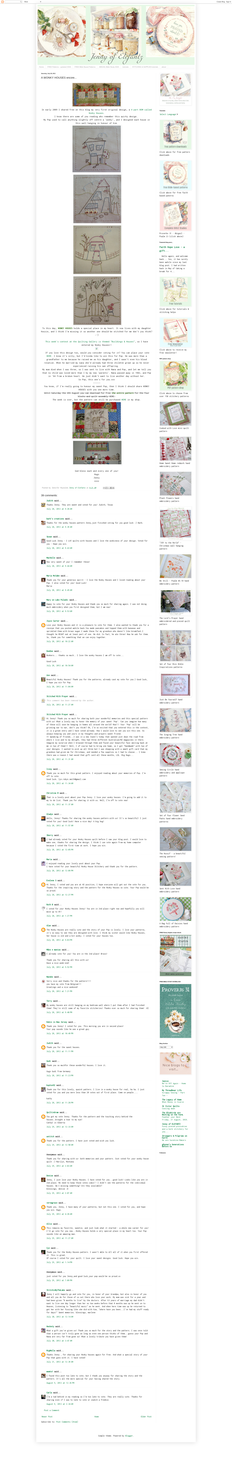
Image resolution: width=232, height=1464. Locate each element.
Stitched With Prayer (57, 696)
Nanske (50, 977)
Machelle (51, 558)
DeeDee (50, 651)
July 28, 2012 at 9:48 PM (59, 1012)
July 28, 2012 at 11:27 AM (60, 705)
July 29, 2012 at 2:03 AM (59, 1166)
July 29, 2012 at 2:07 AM (59, 1193)
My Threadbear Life (172, 1090)
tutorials (126, 67)
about (164, 67)
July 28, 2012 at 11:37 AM (60, 804)
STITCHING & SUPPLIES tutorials (145, 67)
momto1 (50, 1371)
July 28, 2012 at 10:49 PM (60, 1033)
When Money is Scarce (173, 1102)
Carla (49, 1393)
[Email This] (104, 488)
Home (41, 67)
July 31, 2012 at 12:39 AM (60, 1362)
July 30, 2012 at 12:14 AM (60, 1317)
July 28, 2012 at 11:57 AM (60, 825)
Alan (49, 925)
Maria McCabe (53, 576)
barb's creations (55, 519)
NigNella (51, 1350)
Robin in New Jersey (57, 1022)
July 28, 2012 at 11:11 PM (60, 1051)
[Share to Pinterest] (113, 488)
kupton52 (51, 1085)
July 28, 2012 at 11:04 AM (60, 687)
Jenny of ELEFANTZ (171, 1124)
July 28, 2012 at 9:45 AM (59, 590)
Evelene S (51, 880)
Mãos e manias (54, 950)
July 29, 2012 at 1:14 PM (59, 1262)
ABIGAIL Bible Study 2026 (109, 67)
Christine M (52, 793)
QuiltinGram (52, 1112)
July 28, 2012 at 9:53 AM (59, 611)
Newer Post (47, 1417)
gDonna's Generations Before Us (173, 1145)
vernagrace (52, 1203)
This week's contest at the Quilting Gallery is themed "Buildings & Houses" (90, 341)
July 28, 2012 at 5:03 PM (59, 940)
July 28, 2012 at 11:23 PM (60, 1075)
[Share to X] (109, 488)
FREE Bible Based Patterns (85, 67)
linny (49, 769)
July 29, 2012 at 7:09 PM (59, 1280)
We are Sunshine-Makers (174, 1140)
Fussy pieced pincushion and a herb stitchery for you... (175, 1129)
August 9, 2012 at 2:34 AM (60, 1404)
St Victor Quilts (170, 1106)
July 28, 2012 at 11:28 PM (60, 1103)
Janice (165, 1081)
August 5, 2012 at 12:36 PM (60, 1383)
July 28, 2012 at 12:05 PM (60, 850)
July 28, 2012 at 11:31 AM (60, 759)
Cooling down (168, 1108)
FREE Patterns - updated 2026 (59, 67)
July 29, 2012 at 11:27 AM (60, 1238)
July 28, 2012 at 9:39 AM (59, 527)
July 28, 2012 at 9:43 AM (59, 548)
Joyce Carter (53, 621)
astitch (50, 1136)
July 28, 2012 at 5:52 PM (59, 967)
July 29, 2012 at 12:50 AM (60, 1145)
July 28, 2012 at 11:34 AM (60, 783)
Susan (49, 537)
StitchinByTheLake (56, 1290)
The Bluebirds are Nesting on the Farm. (173, 1114)
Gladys (50, 814)
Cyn (48, 1248)
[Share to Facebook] (111, 488)
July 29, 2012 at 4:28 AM (59, 1214)
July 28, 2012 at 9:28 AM (59, 509)
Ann (48, 675)
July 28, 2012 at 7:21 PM (59, 991)
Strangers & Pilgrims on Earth (174, 1137)
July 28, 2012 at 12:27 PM (60, 895)
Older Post (146, 1417)
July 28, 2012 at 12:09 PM (60, 871)
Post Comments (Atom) (67, 1422)
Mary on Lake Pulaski (57, 600)
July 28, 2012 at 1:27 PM (59, 916)
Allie (49, 1224)
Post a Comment (51, 1410)
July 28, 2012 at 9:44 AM (59, 566)
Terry (49, 1001)
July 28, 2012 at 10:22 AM (60, 641)
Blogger (129, 1436)
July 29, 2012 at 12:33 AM (60, 1127)
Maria (49, 859)
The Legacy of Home (172, 1100)
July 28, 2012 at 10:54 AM (60, 665)
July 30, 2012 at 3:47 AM (59, 1341)
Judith (50, 501)
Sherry (50, 835)
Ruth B (50, 904)
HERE (49, 356)
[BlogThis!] (106, 488)
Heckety (50, 1326)
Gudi (49, 1061)
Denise (50, 1176)
